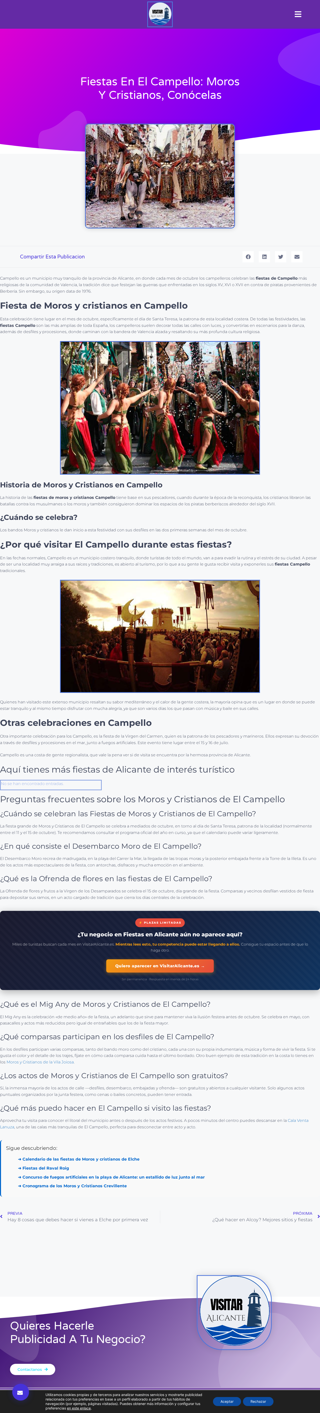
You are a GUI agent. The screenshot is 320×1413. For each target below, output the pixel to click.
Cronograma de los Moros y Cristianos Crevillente (74, 1186)
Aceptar (227, 1401)
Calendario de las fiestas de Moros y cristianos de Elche (81, 1159)
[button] (298, 14)
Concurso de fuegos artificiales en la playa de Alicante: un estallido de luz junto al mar (113, 1177)
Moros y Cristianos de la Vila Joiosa (40, 1062)
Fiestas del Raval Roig (45, 1168)
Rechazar (258, 1401)
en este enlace (79, 1408)
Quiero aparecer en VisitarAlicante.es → (160, 966)
